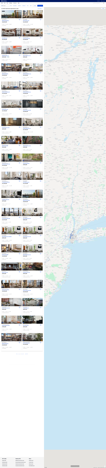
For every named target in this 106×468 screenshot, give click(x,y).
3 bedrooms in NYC (4, 465)
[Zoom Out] (104, 466)
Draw (103, 8)
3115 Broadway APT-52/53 (6, 325)
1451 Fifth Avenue (4, 38)
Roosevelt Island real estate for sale (21, 462)
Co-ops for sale (31, 462)
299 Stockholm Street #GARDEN (7, 236)
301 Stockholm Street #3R (27, 218)
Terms (105, 467)
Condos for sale (31, 460)
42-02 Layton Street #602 (5, 127)
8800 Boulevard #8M (5, 145)
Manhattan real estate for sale (20, 460)
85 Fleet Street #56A (5, 254)
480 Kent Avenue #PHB (5, 20)
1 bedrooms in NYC (4, 462)
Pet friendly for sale (31, 465)
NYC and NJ (4, 5)
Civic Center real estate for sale (20, 465)
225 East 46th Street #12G (27, 55)
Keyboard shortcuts (95, 467)
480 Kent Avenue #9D (5, 73)
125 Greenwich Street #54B (6, 218)
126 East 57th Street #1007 (27, 110)
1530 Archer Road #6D (26, 163)
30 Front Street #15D (26, 20)
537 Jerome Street (26, 325)
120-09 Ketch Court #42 (26, 272)
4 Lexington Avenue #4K (5, 199)
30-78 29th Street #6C (26, 182)
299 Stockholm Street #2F (27, 254)
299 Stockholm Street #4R (27, 236)
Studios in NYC (4, 460)
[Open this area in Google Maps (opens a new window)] (45, 467)
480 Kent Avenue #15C (5, 343)
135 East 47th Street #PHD (27, 290)
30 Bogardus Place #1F (5, 55)
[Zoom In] (104, 465)
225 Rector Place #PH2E (5, 289)
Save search (40, 5)
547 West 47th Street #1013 (27, 73)
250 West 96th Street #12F (27, 128)
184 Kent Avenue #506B (26, 38)
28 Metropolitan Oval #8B (27, 145)
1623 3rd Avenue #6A (5, 109)
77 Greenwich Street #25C (6, 182)
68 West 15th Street (5, 272)
